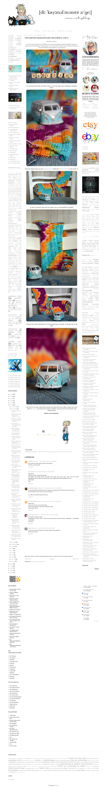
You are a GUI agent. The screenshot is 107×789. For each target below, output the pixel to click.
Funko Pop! (10, 205)
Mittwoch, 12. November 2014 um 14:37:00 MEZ (46, 514)
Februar (13, 559)
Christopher (11, 183)
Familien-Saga (96, 271)
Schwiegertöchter (12, 254)
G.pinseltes (18, 50)
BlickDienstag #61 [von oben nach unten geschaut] (15, 429)
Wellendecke (18, 272)
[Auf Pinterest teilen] (31, 449)
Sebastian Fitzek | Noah (89, 513)
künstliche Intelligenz (90, 332)
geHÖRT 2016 (11, 316)
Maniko (19, 231)
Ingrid (89, 762)
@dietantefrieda (13, 354)
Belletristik (86, 255)
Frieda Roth (11, 203)
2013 (11, 564)
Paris (83, 327)
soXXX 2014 (69, 451)
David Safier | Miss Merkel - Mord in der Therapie (90, 360)
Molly (20, 234)
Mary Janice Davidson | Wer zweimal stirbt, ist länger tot (90, 445)
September (14, 544)
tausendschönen (48, 169)
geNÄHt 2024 (17, 303)
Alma (9, 176)
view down (81, 770)
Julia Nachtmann (92, 220)
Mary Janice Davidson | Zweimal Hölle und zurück (89, 448)
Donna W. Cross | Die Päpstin (90, 365)
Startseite (52, 558)
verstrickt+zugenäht (12, 289)
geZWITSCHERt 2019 (15, 386)
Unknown (30, 461)
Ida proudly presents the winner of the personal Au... (16, 461)
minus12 (19, 287)
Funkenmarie (18, 203)
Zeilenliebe (18, 276)
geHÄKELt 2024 (14, 296)
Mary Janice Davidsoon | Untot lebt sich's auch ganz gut (90, 455)
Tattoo (17, 261)
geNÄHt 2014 (14, 342)
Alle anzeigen (96, 621)
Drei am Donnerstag (79, 760)
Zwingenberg (15, 280)
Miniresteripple (13, 150)
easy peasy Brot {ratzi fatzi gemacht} (15, 107)
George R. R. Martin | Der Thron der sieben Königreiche (91, 374)
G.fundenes (11, 37)
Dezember (14, 406)
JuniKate (97, 762)
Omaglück (15, 240)
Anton (15, 177)
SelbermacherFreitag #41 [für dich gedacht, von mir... (16, 442)
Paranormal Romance (88, 287)
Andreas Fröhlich (94, 214)
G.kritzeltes (19, 41)
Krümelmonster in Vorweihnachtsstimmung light (16, 425)
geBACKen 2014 (11, 350)
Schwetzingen (18, 252)
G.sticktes (11, 54)
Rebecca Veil (96, 225)
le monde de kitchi (88, 596)
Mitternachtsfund (12, 766)
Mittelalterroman (85, 285)
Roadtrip (91, 292)
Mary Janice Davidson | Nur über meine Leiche (90, 433)
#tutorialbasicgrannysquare (51, 758)
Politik (87, 327)
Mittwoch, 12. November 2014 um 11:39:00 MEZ (44, 461)
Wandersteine (11, 271)
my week (85, 149)
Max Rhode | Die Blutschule (90, 457)
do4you (96, 768)
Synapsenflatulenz (17, 258)
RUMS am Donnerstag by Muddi (71, 766)
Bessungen (18, 179)
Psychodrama (96, 288)
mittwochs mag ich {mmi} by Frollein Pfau (56, 451)
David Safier (87, 198)
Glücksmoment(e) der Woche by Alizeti (67, 762)
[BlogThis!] (27, 449)
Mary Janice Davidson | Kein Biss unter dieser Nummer (90, 426)
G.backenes (11, 35)
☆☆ (83, 236)
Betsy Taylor (86, 244)
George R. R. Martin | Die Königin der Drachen (89, 384)
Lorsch (9, 229)
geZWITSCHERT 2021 (15, 377)
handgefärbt (18, 284)
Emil (20, 196)
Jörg (9, 764)
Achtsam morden (87, 240)
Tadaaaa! (10, 260)
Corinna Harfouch (91, 217)
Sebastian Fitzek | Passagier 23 (90, 515)
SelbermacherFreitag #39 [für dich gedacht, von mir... (16, 510)
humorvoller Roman (90, 306)
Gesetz (89, 318)
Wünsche (19, 274)
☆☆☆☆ (89, 236)
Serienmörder (85, 329)
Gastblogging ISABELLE (48, 762)
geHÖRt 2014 (17, 344)
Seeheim (19, 254)
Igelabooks (86, 603)
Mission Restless (15, 234)
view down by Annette (90, 770)
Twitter (14, 266)
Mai (12, 552)
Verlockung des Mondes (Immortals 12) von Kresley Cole (16, 495)
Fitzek (9, 199)
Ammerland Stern (32, 501)
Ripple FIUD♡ (13, 159)
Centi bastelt (87, 614)
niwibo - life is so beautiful (90, 586)
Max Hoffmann (91, 223)
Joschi (92, 762)
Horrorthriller (89, 279)
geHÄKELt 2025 (94, 168)
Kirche (97, 322)
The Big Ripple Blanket (15, 161)
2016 (11, 400)
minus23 (45, 770)
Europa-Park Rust (17, 197)
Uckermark (84, 330)
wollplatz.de (14, 290)
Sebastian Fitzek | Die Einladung (91, 502)
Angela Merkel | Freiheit (89, 354)
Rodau (9, 251)
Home (20, 217)
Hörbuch (19, 219)
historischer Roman (93, 300)
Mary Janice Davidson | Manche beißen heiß (89, 430)
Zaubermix (13, 276)
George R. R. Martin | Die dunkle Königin (89, 377)
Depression (18, 193)
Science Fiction (85, 297)
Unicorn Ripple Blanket (15, 163)
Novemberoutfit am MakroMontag (15, 433)
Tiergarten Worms (14, 264)
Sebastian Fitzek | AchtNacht (90, 465)
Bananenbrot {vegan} (15, 105)
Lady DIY (53, 764)
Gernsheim (15, 205)
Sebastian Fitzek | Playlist (89, 516)
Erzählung (97, 270)
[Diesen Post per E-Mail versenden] (26, 449)
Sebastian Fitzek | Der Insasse (90, 492)
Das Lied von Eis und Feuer (90, 245)
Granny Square (17, 208)
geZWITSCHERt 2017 (15, 383)
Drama (89, 259)
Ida (86, 762)
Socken (10, 257)
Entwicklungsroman (92, 268)
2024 (11, 398)
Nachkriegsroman (95, 285)
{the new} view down (20, 772)
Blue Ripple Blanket (14, 127)
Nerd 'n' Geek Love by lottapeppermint (37, 766)
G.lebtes (19, 43)
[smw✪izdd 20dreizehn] (68, 768)
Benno (38, 760)
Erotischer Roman (87, 270)
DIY (20, 185)
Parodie (97, 287)
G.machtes (10, 46)
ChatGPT (19, 182)
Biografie (84, 259)
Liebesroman (96, 281)
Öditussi (19, 290)
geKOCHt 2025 (95, 171)
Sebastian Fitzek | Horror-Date (90, 509)
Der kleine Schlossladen (14, 194)
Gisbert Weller (64, 169)
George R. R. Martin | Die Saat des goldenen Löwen (90, 387)
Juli (12, 548)
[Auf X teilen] (28, 449)
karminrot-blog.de (88, 600)
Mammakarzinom (11, 231)
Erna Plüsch (93, 760)
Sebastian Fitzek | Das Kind (90, 478)
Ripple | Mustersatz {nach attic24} (14, 89)
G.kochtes (10, 41)
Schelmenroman (85, 295)
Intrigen (89, 322)
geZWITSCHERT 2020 (15, 375)
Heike (29, 528)
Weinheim (10, 272)
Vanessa (34, 408)
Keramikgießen (11, 225)
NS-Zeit (97, 326)
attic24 (15, 281)
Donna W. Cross (95, 198)
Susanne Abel (86, 209)
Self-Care (19, 255)
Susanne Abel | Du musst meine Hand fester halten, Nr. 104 (91, 521)
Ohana (9, 240)
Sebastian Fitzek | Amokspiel (90, 467)
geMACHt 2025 (85, 173)
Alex (20, 174)
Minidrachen (96, 764)
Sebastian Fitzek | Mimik (89, 511)
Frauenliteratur (96, 275)
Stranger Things (17, 257)
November (14, 408)
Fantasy (96, 259)
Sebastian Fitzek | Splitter (89, 518)
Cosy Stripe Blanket (14, 132)
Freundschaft (18, 202)
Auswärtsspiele (25, 760)
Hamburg (10, 212)
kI (12, 286)
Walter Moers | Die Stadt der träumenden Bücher (90, 549)
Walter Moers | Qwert (88, 558)
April (12, 555)
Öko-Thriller (93, 309)
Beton (42, 760)
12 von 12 (11, 173)
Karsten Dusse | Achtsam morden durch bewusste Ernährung (89, 410)
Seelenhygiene (12, 255)
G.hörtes (10, 40)
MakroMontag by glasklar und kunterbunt (76, 764)
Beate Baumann (92, 216)
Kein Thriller (96, 279)
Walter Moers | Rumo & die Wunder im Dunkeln (89, 560)
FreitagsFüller (12, 762)
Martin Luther (85, 202)
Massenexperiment (95, 324)
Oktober (13, 542)
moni (29, 471)
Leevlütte (16, 228)
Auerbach (10, 179)
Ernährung (88, 317)
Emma (89, 760)
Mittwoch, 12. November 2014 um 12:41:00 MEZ (49, 488)
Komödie (89, 281)
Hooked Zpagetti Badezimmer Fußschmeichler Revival (15, 521)
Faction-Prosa (85, 271)
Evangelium (92, 317)
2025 (11, 396)
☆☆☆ (85, 236)
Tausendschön (11, 263)
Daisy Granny (11, 186)
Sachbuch (92, 255)
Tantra (97, 329)
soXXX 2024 (17, 309)
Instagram (10, 220)
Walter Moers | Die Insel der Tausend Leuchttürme (90, 546)
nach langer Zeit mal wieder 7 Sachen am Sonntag (16, 505)
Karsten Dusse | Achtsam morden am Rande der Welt (89, 406)
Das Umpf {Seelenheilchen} (14, 189)
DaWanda (57, 760)
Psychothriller (87, 290)
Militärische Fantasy (90, 284)
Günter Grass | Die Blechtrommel (87, 399)
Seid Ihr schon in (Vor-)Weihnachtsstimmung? (16, 466)
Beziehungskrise (85, 314)
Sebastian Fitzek (90, 207)
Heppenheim (10, 217)
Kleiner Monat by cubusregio (36, 764)
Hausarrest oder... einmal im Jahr (15, 490)
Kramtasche (18, 225)
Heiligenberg (18, 215)
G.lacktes (10, 43)
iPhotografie (12, 770)
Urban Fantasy (94, 297)
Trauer (20, 264)
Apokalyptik (96, 312)
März (12, 557)
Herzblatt (16, 217)
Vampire (89, 330)
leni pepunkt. (16, 286)
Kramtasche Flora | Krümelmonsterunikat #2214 (16, 447)
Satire (90, 294)
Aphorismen (96, 758)
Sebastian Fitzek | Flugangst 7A (90, 507)
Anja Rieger (90, 758)
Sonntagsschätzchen (30, 768)
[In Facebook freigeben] (30, 449)
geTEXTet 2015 (18, 336)
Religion (97, 327)
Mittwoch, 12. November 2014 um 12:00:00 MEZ (42, 471)
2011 (11, 568)
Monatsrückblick (12, 237)
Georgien (97, 317)
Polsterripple (13, 152)
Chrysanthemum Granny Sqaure (14, 130)
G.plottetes (10, 51)
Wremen (14, 274)
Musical (14, 238)
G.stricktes (44, 451)
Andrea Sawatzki (85, 214)
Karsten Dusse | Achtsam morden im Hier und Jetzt (89, 413)
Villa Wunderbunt (15, 268)
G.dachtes (19, 35)
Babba (14, 179)
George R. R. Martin (88, 199)
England (83, 317)
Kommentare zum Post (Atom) (37, 561)
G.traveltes (11, 58)
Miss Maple (93, 249)
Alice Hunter (85, 196)
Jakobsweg (93, 322)
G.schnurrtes (18, 51)
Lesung (19, 228)
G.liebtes (18, 44)
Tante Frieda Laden (48, 31)
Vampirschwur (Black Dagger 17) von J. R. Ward (16, 500)
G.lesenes (10, 44)
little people (35, 770)
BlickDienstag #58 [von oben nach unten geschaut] (15, 527)
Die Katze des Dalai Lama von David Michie (15, 438)
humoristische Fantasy (87, 303)
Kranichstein (11, 226)
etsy (13, 284)
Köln (17, 226)
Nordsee (18, 238)
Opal (20, 240)
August (13, 546)
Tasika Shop (44, 768)
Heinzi (80, 762)
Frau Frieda (86, 611)
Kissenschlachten (16, 764)
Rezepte (10, 61)
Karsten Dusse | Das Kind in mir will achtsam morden (91, 416)
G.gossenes (11, 38)
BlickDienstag (49, 760)
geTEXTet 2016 (12, 323)
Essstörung (10, 197)
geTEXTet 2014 (13, 348)
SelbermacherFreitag (16, 768)
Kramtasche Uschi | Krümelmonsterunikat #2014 (16, 452)
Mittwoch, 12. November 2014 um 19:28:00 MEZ (43, 528)
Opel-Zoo (10, 241)
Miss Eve (10, 234)
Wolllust (10, 274)
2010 (11, 570)
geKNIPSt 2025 (86, 171)
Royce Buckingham (94, 205)
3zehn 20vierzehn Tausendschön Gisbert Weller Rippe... (15, 480)
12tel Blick (18, 173)
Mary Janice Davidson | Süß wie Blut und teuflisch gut (90, 436)
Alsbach (13, 176)
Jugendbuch (84, 261)
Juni (12, 550)
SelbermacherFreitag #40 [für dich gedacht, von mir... (16, 471)
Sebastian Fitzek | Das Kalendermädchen (88, 476)
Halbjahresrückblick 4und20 (14, 211)
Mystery (96, 261)
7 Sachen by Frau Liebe (76, 758)
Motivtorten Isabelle (22, 766)
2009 (11, 572)
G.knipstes (18, 40)
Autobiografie (96, 267)
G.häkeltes (18, 38)
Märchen (84, 263)
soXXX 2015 (13, 337)
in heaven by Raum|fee (25, 770)
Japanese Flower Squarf (15, 143)
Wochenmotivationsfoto (55, 768)
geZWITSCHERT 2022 (15, 379)
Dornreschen (10, 196)
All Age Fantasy (87, 267)
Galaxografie (38, 762)
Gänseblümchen (12, 209)
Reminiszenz (88, 766)
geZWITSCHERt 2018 (15, 385)
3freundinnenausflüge (13, 174)
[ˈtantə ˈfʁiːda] (13, 355)
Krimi (90, 261)
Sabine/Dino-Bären (33, 488)
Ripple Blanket (12, 247)
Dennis (14, 193)
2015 (11, 402)
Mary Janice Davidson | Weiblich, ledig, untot (89, 439)
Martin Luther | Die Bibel (89, 421)
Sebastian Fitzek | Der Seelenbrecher (88, 499)
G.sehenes (18, 53)
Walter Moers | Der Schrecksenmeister (88, 540)
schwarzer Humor (86, 309)
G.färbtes (19, 37)
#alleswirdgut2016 (12, 315)
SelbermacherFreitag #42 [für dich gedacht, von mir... (16, 415)
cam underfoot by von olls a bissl (85, 768)
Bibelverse (11, 180)
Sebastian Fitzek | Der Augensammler (88, 484)
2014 (11, 405)
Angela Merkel (92, 196)
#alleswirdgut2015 (12, 328)
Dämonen (97, 315)
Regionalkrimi (85, 292)
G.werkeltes (18, 58)
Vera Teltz (92, 231)
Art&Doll (19, 177)
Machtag (58, 764)
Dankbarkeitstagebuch (65, 760)
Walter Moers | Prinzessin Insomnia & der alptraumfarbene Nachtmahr (91, 555)
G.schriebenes (11, 53)
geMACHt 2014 (13, 347)
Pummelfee (10, 243)
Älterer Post (75, 558)
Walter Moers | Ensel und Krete (90, 552)
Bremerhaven (11, 182)
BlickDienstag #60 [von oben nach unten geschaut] (15, 457)
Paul (13, 241)
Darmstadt (18, 188)
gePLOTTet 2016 (13, 322)
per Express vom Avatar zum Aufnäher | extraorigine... (15, 515)
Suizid (92, 329)
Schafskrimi (96, 294)
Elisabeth (16, 196)
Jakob (19, 220)
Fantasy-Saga (95, 273)
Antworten (30, 467)
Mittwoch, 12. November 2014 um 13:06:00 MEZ (49, 501)
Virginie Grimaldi (95, 209)
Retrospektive (95, 766)
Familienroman (85, 273)
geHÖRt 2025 (90, 170)
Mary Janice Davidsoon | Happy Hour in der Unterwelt (91, 452)
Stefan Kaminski (93, 229)
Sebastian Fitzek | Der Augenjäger (88, 481)
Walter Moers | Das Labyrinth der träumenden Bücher (90, 533)
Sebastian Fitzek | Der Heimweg (91, 490)
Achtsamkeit (85, 312)
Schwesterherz (11, 252)
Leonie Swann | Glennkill (89, 419)
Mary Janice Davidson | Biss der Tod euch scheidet (90, 423)
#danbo (27, 758)
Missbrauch (84, 326)
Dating (97, 314)
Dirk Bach (88, 219)
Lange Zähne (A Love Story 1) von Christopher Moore (16, 531)
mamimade (86, 618)
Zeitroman (84, 298)
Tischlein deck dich (88, 589)
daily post (11, 283)
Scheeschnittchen (17, 251)
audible (19, 281)
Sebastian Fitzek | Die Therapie (90, 503)
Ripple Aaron (13, 157)
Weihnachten (18, 271)
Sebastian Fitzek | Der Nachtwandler (88, 496)
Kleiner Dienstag (26, 764)
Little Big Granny (13, 148)
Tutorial (10, 266)
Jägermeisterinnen (12, 223)
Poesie (83, 288)
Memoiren (97, 282)
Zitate (15, 278)
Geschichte (84, 318)
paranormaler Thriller (93, 307)
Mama (13, 229)
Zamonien (89, 251)
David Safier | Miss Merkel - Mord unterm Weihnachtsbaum (90, 363)
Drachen (91, 315)
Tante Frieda (15, 260)
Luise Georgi (91, 222)
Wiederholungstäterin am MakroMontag (16, 535)
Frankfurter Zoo (17, 200)
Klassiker (84, 281)
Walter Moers (86, 211)
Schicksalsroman (95, 295)
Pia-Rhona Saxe (89, 225)
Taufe (20, 261)
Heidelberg (18, 212)
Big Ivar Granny (13, 122)
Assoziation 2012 (15, 760)
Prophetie (91, 327)
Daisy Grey (18, 186)
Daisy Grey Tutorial (12, 188)
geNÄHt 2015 (14, 332)
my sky (74, 770)
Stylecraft (10, 258)
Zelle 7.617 (11, 278)
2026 (11, 394)
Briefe (92, 314)
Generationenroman (86, 278)
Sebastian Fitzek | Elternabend (90, 505)
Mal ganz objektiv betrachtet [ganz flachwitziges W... (15, 475)
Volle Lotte (18, 269)
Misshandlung (91, 326)
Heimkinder (84, 320)
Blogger (56, 785)
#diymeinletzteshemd (34, 758)
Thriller (96, 263)
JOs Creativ (31, 514)
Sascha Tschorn (90, 227)
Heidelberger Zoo (12, 214)
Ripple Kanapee (17, 249)
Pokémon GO (18, 241)
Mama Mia (18, 229)
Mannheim (10, 232)
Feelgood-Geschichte (86, 275)
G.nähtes (11, 50)
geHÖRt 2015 (13, 330)
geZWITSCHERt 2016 (15, 381)
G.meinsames (12, 48)
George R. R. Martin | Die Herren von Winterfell (89, 381)
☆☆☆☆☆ (95, 236)
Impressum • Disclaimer (65, 31)
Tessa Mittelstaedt (86, 231)
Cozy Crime (85, 268)
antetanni (86, 593)
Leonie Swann (96, 201)
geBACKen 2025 (85, 168)
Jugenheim (10, 222)
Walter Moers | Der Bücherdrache (87, 537)
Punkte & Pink (87, 607)
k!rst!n (9, 286)
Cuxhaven (17, 185)
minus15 (41, 770)
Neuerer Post (28, 558)
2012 (11, 566)
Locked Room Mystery (87, 282)
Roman (90, 263)
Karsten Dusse (88, 201)
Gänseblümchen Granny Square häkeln (15, 76)
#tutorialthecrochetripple (62, 758)
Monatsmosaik (11, 235)
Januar (13, 561)
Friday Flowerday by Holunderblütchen (26, 762)
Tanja (37, 768)
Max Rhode (92, 204)
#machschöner (42, 758)
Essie (97, 760)
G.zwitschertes (14, 60)
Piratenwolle (54, 766)
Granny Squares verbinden (13, 79)
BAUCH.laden (32, 760)
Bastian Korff (85, 216)
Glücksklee (10, 208)
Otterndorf (48, 766)
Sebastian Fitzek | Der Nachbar (90, 493)
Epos (98, 268)
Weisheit (83, 332)
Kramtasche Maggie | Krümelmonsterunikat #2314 (16, 420)
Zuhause (37, 31)
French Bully (11, 202)
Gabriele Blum (85, 220)
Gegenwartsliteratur (86, 276)
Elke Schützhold (95, 219)
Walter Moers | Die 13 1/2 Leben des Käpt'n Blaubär (91, 543)
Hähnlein (10, 219)
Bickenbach (18, 180)
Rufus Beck (84, 227)
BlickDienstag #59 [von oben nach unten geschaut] (15, 486)
